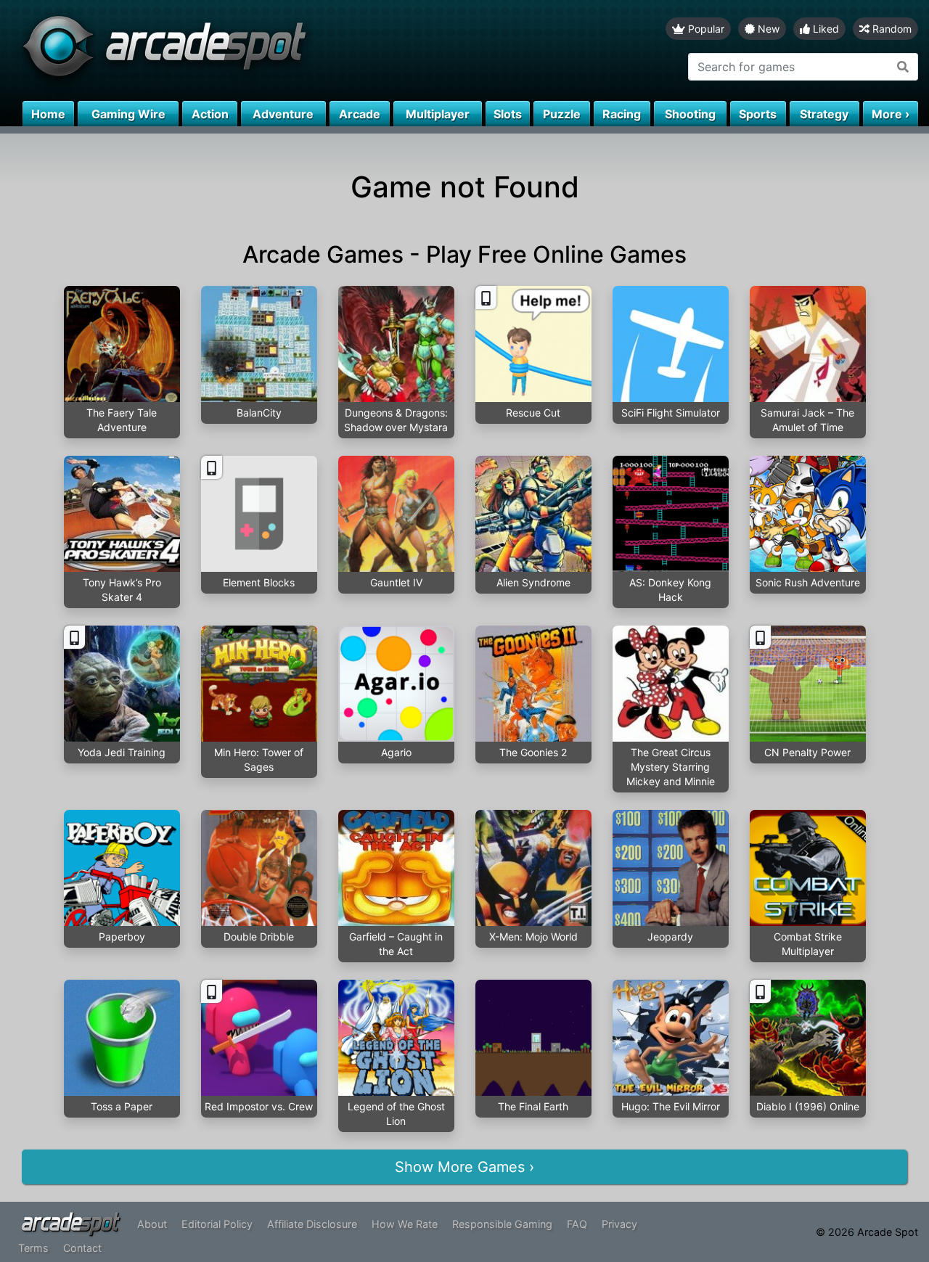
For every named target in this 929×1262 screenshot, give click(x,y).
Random (890, 28)
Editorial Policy (217, 1224)
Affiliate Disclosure (312, 1224)
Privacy (619, 1224)
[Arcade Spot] (232, 50)
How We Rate (405, 1224)
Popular (704, 28)
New (767, 28)
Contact (82, 1248)
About (152, 1224)
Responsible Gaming (502, 1224)
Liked (824, 28)
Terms (33, 1248)
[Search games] (903, 67)
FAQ (577, 1224)
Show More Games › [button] (464, 1167)
